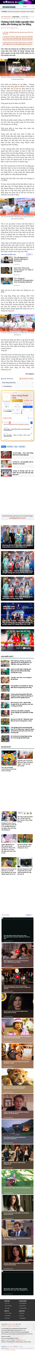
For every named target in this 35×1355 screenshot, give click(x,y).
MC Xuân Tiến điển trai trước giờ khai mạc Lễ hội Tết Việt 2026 (18, 33)
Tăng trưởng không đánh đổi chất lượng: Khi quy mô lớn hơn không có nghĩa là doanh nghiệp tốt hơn (22, 696)
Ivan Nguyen (20, 1346)
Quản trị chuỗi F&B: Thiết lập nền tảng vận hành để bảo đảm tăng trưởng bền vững (21, 670)
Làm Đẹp (7, 1308)
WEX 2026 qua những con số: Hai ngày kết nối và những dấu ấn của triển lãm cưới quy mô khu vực (21, 662)
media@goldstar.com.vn (17, 518)
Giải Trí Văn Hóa (12, 1348)
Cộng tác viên (16, 1326)
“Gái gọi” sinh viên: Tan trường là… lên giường (21, 678)
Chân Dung (22, 1306)
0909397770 (8, 1340)
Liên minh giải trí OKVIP (15, 86)
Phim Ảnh (7, 1316)
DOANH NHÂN (22, 1301)
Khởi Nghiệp (22, 1303)
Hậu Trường (8, 1306)
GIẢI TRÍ (6, 1311)
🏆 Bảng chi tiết (7, 418)
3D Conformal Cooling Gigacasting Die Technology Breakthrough (21, 737)
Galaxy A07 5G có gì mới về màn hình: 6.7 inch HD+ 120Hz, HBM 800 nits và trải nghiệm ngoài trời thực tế (18, 43)
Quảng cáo (9, 1326)
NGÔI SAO (7, 1301)
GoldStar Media (10, 1346)
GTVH (17, 1348)
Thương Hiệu (23, 1308)
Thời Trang (8, 1313)
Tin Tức (7, 1303)
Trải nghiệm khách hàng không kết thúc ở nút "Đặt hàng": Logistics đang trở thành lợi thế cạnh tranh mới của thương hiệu (22, 729)
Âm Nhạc (7, 1318)
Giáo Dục (21, 1313)
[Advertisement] (17, 495)
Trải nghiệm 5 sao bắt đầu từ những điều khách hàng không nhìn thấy (22, 686)
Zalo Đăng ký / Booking (27, 378)
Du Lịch (21, 1316)
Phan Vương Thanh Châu (20, 396)
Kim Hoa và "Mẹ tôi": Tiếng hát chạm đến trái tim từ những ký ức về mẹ (22, 720)
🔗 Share (28, 406)
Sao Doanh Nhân (11, 1324)
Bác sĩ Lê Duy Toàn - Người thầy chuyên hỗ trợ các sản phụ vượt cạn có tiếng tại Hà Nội (22, 704)
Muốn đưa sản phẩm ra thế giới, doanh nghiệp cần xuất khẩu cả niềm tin (22, 712)
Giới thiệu (4, 1326)
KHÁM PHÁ (22, 1311)
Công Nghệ (22, 1318)
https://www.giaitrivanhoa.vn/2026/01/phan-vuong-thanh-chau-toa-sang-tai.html (17, 424)
